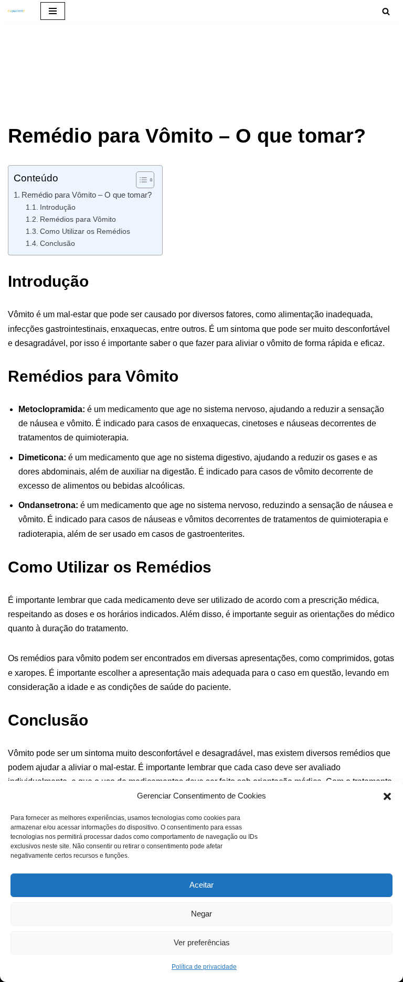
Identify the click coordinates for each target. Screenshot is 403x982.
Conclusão (57, 243)
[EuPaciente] (16, 11)
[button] (387, 795)
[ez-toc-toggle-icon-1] (140, 180)
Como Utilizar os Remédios (85, 231)
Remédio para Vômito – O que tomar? (87, 194)
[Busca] (386, 11)
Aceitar (201, 884)
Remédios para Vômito (78, 219)
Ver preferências (202, 942)
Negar (201, 913)
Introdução (58, 207)
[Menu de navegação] (52, 11)
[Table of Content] (145, 179)
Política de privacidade (204, 966)
